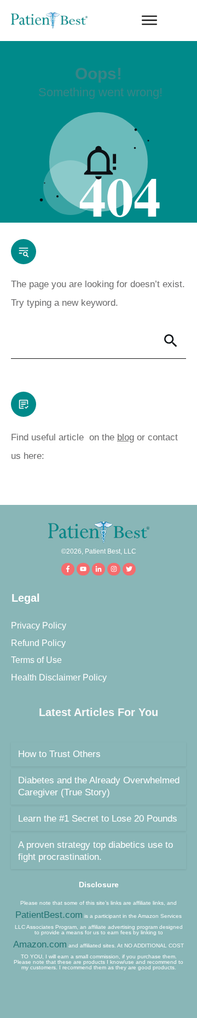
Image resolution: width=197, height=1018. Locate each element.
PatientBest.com (49, 915)
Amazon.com (40, 944)
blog (125, 437)
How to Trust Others (59, 754)
